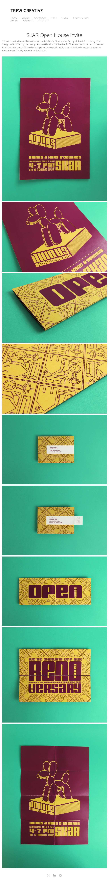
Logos (26, 17)
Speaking (28, 20)
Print (54, 17)
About (14, 20)
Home (14, 17)
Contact (43, 20)
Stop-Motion (81, 17)
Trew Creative (27, 10)
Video (65, 17)
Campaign (40, 17)
